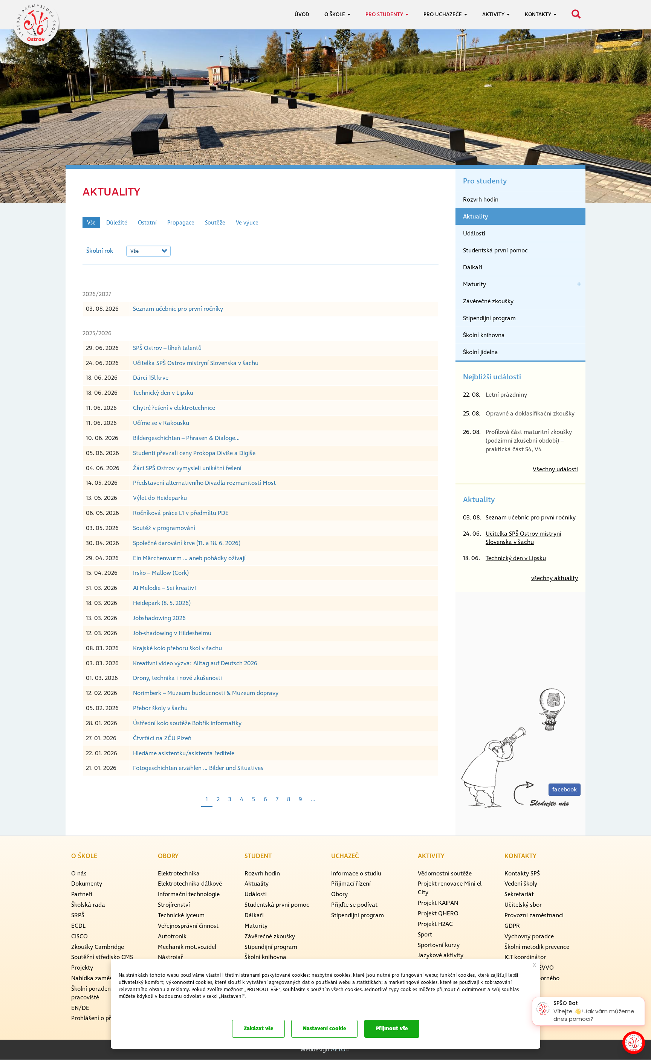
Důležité (116, 223)
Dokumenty (86, 884)
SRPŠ (77, 915)
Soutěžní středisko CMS (102, 957)
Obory (339, 894)
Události (474, 233)
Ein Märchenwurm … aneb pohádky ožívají (189, 558)
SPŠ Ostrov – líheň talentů (167, 348)
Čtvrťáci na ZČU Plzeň (162, 738)
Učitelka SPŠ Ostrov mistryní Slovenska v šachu (195, 363)
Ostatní (147, 223)
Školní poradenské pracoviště (95, 993)
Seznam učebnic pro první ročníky (178, 309)
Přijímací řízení (351, 884)
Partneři (81, 894)
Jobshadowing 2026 (159, 618)
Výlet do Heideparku (160, 498)
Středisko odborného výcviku (531, 982)
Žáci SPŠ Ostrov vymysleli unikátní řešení (187, 468)
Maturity (474, 284)
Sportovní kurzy (439, 945)
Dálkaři (472, 267)
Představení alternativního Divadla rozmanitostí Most (204, 483)
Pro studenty (485, 181)
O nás (79, 873)
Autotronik (172, 936)
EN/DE (80, 1008)
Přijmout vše (392, 1028)
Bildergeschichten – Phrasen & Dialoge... (186, 438)
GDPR (512, 926)
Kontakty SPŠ (522, 873)
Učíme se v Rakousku (161, 423)
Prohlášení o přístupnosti (104, 1018)
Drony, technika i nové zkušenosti (177, 678)
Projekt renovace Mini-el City (449, 888)
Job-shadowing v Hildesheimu (172, 633)
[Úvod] (36, 23)
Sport (425, 934)
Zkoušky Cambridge (97, 947)
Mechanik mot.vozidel (187, 947)
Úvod (302, 14)
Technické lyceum (181, 915)
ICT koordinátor (525, 957)
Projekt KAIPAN (438, 903)
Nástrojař (170, 957)
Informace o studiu (356, 873)
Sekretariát (519, 894)
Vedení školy (520, 884)
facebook (564, 789)
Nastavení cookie (324, 1028)
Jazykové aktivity (440, 955)
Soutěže (215, 223)
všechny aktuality (554, 578)
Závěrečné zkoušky (488, 301)
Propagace (180, 223)
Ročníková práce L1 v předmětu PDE (181, 513)
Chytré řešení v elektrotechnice (174, 408)
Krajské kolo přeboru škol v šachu (177, 648)
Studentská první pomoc (495, 250)
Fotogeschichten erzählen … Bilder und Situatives (198, 768)
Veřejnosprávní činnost (188, 926)
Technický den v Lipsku (163, 393)
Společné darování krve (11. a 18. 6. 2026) (186, 543)
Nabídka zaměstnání (98, 978)
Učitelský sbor (523, 905)
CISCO (79, 936)
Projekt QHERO (438, 913)
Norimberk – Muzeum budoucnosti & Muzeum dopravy (205, 693)
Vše (91, 223)
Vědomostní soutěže (445, 873)
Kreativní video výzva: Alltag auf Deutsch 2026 (195, 663)
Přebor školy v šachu (160, 708)
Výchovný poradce (529, 936)
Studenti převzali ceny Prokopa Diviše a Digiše (194, 453)
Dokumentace (132, 1006)
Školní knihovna (484, 335)
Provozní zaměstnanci (534, 915)
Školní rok (99, 251)
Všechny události (555, 469)
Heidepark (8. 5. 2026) (162, 603)
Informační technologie (189, 894)
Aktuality (475, 216)
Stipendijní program (489, 318)
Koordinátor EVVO (529, 968)
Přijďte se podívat (354, 905)
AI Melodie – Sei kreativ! (164, 588)
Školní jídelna (480, 352)
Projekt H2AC (435, 924)
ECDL (78, 926)
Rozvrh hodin (480, 200)
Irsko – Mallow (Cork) (161, 573)
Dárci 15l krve (150, 378)
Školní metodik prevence (536, 947)
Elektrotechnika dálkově (190, 884)
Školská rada (88, 905)
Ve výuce (247, 223)
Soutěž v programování (164, 528)
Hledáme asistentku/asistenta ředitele (183, 753)
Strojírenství (174, 905)
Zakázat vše (258, 1028)
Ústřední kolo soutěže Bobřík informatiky (187, 723)
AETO (338, 1049)
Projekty (82, 968)
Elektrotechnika (179, 873)
